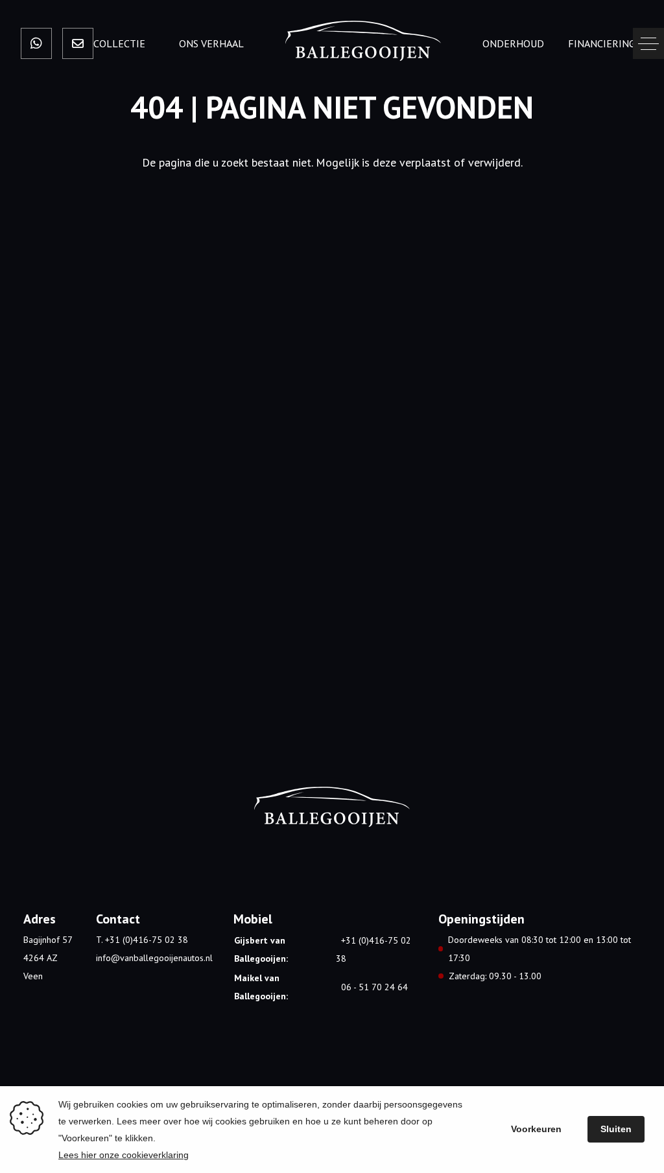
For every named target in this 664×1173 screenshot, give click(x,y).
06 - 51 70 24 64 (374, 987)
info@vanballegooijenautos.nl (154, 958)
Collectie (119, 43)
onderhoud (513, 43)
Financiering (601, 43)
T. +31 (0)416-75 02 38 (142, 940)
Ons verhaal (211, 43)
